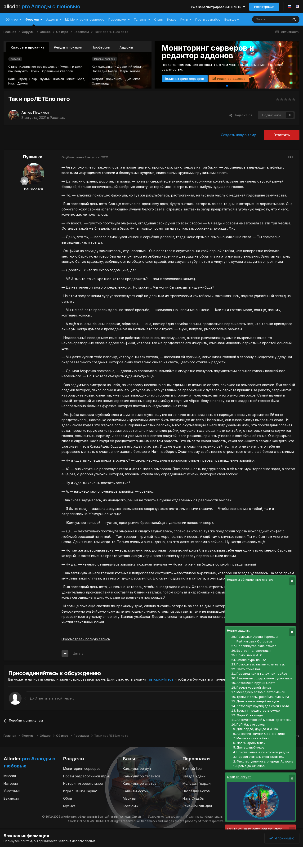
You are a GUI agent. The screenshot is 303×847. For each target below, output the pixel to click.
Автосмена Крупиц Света (256, 683)
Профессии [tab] (101, 47)
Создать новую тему (238, 135)
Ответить (281, 135)
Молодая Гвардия (197, 783)
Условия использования (165, 816)
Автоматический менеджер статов (263, 720)
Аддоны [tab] (126, 47)
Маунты (129, 798)
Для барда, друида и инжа (257, 729)
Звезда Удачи (194, 776)
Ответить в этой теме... (54, 698)
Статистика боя (248, 669)
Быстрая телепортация (253, 650)
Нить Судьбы (193, 798)
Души (35, 71)
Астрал (97, 79)
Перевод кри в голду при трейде (261, 673)
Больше (230, 19)
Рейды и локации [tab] (68, 47)
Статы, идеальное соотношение (33, 66)
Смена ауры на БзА (251, 660)
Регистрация (264, 7)
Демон (22, 83)
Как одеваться (103, 66)
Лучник (45, 79)
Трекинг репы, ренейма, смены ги (262, 697)
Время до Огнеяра (250, 766)
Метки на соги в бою (252, 738)
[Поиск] (294, 19)
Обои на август (239, 777)
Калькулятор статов (139, 783)
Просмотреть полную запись (86, 639)
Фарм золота (130, 71)
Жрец (22, 79)
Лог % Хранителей (251, 743)
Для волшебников (250, 747)
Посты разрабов (208, 19)
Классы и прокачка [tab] (28, 47)
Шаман (58, 79)
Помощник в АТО (249, 655)
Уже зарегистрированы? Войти (217, 7)
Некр (33, 79)
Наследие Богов (104, 71)
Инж (11, 83)
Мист (70, 79)
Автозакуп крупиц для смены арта (262, 706)
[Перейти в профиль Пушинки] (13, 115)
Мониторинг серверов (87, 19)
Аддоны (52, 19)
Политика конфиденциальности (208, 816)
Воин (12, 79)
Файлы (277, 19)
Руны (184, 19)
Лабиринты (114, 79)
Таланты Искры (135, 791)
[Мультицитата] (65, 653)
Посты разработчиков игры (86, 776)
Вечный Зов (192, 769)
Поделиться (242, 115)
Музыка (69, 806)
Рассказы (57, 118)
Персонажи (117, 19)
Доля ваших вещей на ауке (257, 701)
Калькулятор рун (137, 769)
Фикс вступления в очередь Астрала (265, 761)
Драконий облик (130, 66)
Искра (172, 19)
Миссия (10, 776)
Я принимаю (283, 838)
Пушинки (41, 112)
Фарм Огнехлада (249, 715)
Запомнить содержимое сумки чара (264, 678)
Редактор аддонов (230, 78)
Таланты (140, 19)
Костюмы (130, 806)
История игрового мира (83, 783)
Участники (12, 791)
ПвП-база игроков (250, 724)
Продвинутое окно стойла (256, 646)
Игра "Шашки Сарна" (80, 791)
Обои (67, 798)
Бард (81, 79)
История (11, 783)
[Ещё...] (290, 157)
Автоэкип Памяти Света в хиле (260, 734)
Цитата (78, 653)
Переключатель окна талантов (260, 756)
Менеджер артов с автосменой (260, 692)
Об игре (11, 19)
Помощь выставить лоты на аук (260, 664)
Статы (158, 19)
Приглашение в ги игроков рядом (262, 752)
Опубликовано (85, 157)
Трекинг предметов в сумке (258, 710)
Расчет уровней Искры (254, 687)
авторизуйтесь (161, 679)
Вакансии (11, 798)
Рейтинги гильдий (197, 806)
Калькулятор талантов (141, 776)
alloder (42, 6)
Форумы (32, 19)
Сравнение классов (57, 71)
